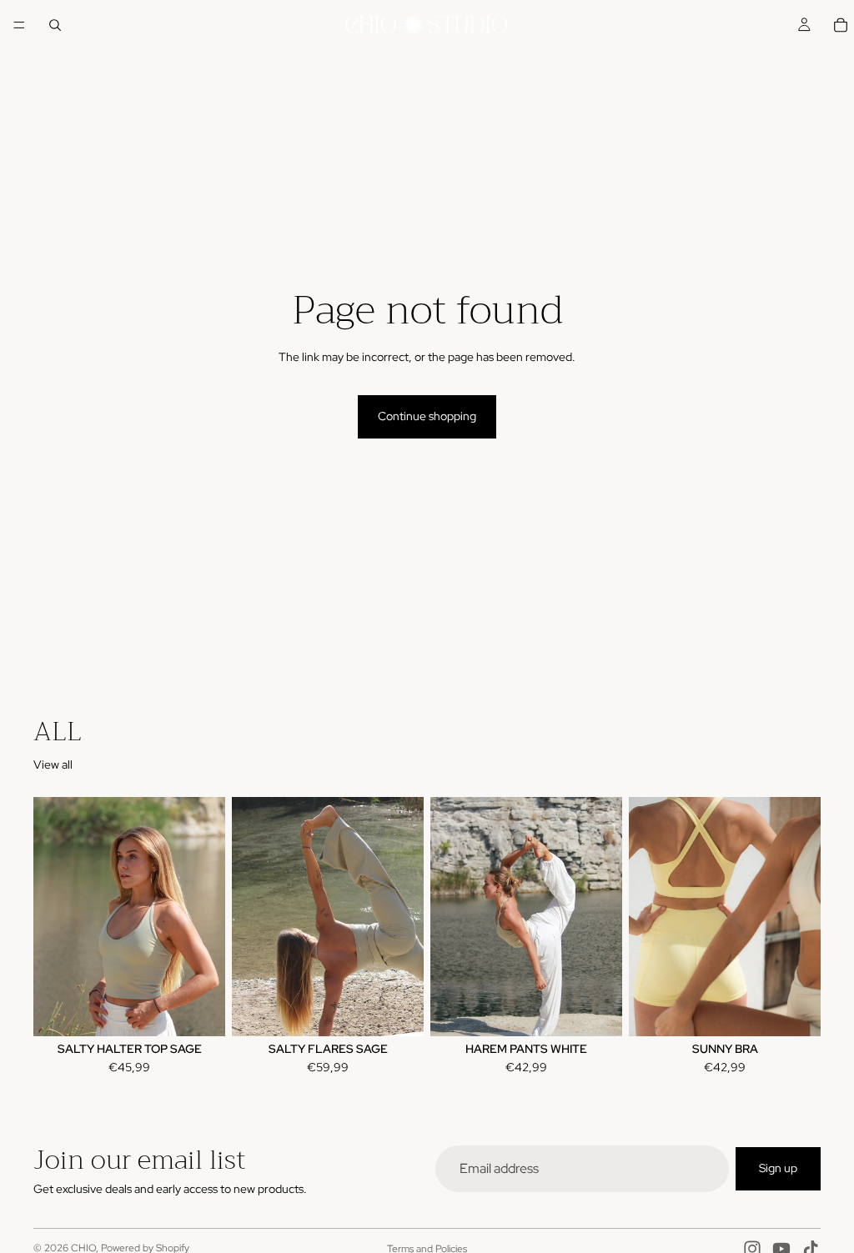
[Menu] (19, 25)
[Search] (55, 25)
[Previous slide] (51, 917)
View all (53, 764)
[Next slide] (206, 917)
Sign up (778, 1168)
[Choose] (199, 1011)
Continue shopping (427, 416)
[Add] (596, 1011)
